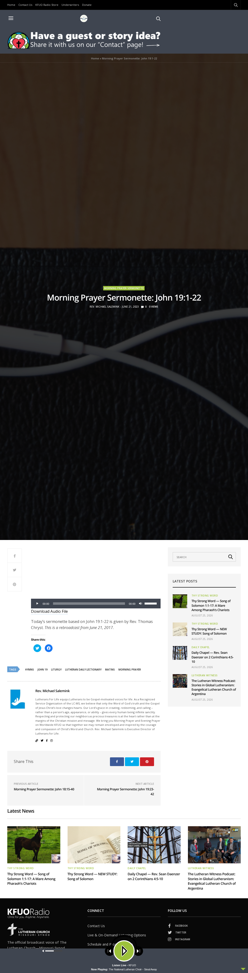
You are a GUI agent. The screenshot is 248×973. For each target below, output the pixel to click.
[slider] (151, 603)
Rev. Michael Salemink (104, 306)
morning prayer (129, 669)
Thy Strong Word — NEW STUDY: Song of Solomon (209, 631)
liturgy (56, 669)
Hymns (29, 669)
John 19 (42, 669)
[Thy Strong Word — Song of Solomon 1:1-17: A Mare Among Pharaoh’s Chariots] (180, 601)
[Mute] (140, 603)
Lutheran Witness (205, 675)
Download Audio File (49, 611)
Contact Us (25, 5)
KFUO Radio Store (46, 5)
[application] (96, 603)
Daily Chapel (201, 647)
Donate (87, 5)
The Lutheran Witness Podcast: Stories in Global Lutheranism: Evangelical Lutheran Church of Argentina (214, 687)
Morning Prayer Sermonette (124, 288)
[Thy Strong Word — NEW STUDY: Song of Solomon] (180, 629)
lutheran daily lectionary (83, 669)
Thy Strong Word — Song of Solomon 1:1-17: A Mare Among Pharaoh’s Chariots (211, 605)
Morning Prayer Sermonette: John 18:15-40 (44, 789)
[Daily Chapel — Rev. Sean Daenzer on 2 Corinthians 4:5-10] (180, 653)
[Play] (37, 603)
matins (110, 669)
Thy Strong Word (205, 595)
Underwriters (70, 5)
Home (11, 5)
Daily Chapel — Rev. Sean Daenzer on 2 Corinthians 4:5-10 (212, 656)
